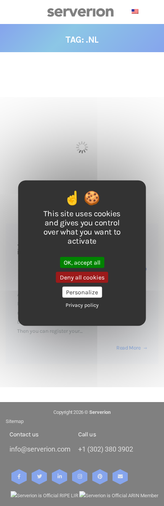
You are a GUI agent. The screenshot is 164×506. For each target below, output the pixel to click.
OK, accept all (82, 262)
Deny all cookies (82, 277)
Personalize (82, 292)
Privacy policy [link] (82, 305)
